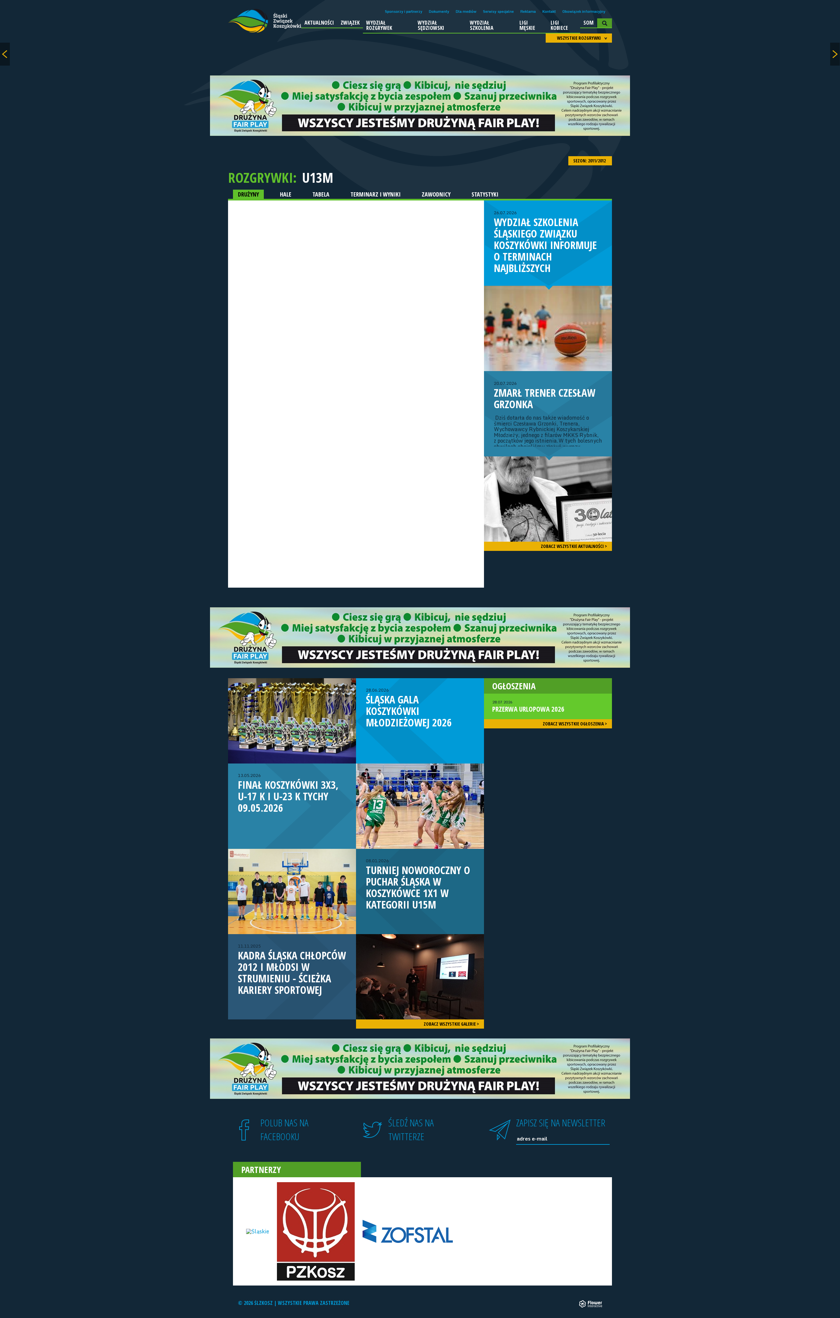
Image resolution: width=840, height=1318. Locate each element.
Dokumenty (439, 11)
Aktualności (319, 22)
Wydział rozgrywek (379, 25)
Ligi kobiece (559, 25)
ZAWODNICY (436, 194)
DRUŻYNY (248, 194)
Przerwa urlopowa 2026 (528, 706)
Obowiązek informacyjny (583, 11)
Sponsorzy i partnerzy (403, 11)
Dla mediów (466, 11)
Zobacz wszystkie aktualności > (574, 546)
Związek (350, 22)
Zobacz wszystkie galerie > (451, 1024)
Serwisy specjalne (498, 11)
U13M (317, 177)
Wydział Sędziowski (431, 25)
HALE (285, 194)
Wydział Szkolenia (482, 25)
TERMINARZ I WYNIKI (375, 194)
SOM (588, 22)
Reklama (528, 11)
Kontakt (549, 11)
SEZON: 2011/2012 (590, 160)
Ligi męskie (527, 25)
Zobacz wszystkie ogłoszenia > (575, 724)
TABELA (320, 194)
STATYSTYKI (485, 194)
